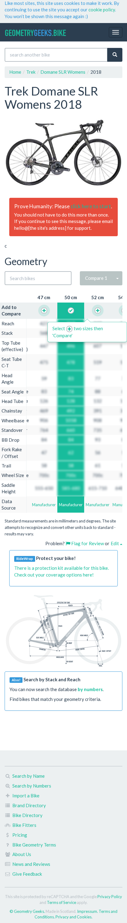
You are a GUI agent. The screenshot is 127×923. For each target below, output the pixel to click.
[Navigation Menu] (115, 32)
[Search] (114, 55)
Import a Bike (25, 795)
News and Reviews (31, 864)
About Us (21, 854)
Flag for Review (87, 543)
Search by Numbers (31, 785)
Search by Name (28, 776)
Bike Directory (27, 815)
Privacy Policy (109, 896)
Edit (115, 543)
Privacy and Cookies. (73, 916)
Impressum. (88, 911)
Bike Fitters (24, 825)
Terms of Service (61, 902)
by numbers (90, 689)
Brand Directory (29, 805)
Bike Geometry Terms (34, 844)
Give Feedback (27, 874)
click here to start (91, 206)
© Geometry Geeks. (28, 911)
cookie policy (101, 9)
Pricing (19, 835)
